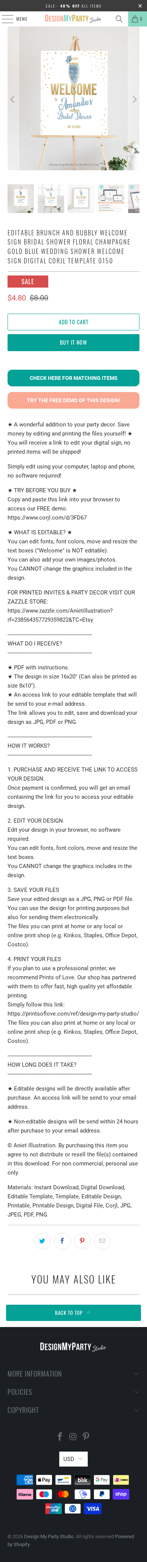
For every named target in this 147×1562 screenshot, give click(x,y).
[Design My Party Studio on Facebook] (60, 1437)
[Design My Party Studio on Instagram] (73, 1437)
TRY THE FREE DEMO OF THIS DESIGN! (73, 400)
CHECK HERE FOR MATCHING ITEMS (74, 378)
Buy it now (73, 342)
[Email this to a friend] (102, 1241)
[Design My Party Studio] (73, 18)
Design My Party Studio (49, 1536)
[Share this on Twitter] (42, 1241)
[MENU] (3, 18)
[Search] (119, 18)
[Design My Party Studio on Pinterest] (86, 1437)
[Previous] (13, 99)
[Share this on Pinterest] (82, 1241)
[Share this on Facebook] (62, 1241)
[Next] (134, 99)
